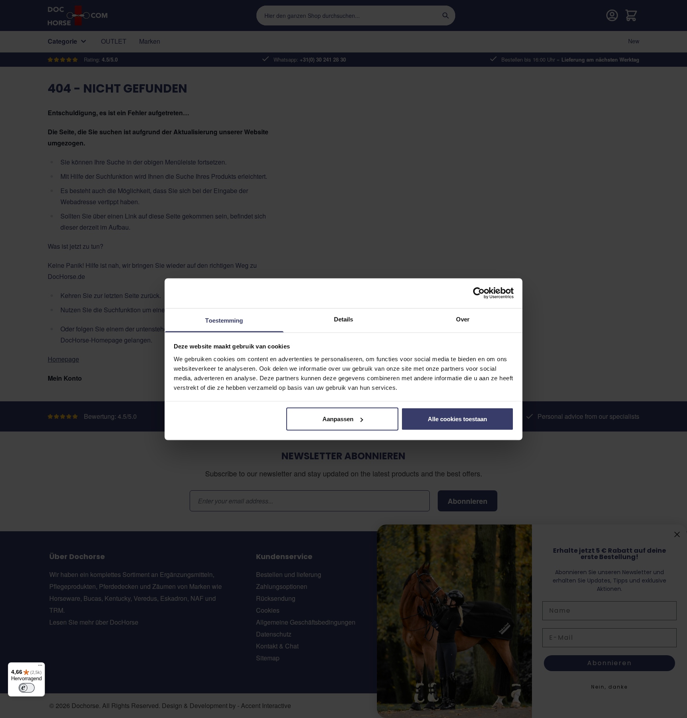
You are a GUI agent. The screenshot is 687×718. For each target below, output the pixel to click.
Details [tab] (343, 318)
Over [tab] (463, 318)
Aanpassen (337, 419)
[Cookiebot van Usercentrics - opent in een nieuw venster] (479, 293)
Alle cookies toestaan (457, 419)
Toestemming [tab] (224, 320)
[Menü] (40, 667)
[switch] (27, 688)
